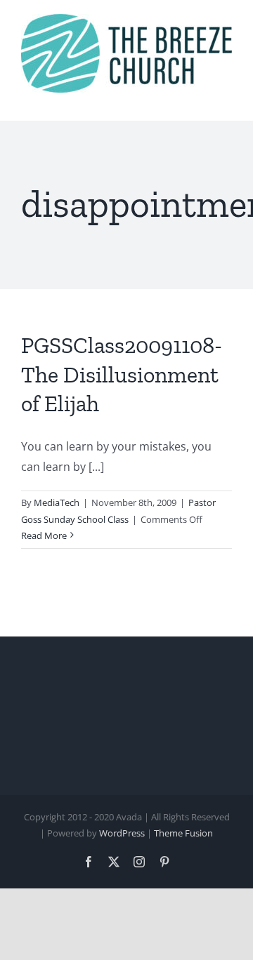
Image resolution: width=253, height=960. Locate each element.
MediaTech (56, 502)
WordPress (122, 833)
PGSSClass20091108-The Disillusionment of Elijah (121, 374)
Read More (44, 535)
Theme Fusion (183, 833)
